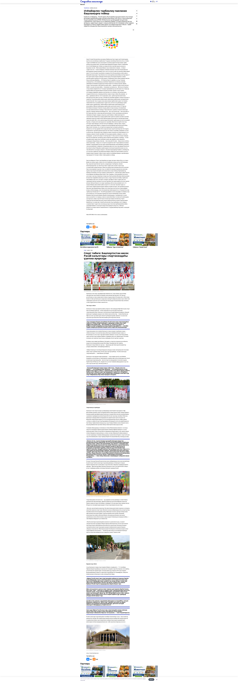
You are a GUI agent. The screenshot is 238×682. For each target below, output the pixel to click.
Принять (151, 679)
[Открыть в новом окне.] (89, 227)
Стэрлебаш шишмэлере (91, 1)
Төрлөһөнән (86, 8)
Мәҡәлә (82, 4)
